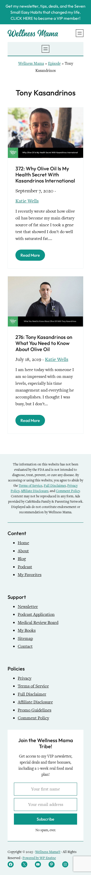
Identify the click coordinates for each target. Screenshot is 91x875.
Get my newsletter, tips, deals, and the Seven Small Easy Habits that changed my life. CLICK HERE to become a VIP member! (45, 12)
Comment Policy (68, 491)
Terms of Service (30, 485)
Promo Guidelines (34, 710)
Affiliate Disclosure (34, 491)
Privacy (24, 678)
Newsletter (28, 606)
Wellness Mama (31, 63)
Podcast (25, 567)
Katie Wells (27, 201)
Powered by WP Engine (39, 858)
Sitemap (25, 638)
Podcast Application (36, 614)
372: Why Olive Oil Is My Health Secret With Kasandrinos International (45, 175)
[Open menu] (79, 33)
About (23, 551)
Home (23, 543)
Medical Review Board (38, 622)
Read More (30, 255)
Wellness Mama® (47, 852)
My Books (27, 630)
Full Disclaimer (55, 485)
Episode (54, 63)
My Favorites (29, 575)
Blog (22, 559)
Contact (25, 646)
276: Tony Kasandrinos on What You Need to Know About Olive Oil (43, 343)
